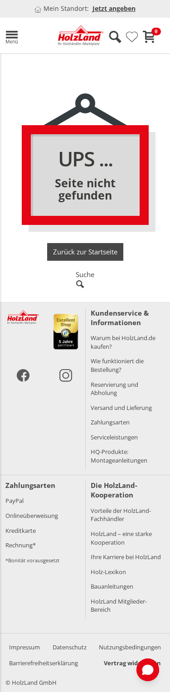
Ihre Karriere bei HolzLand (126, 557)
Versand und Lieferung (121, 408)
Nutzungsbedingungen (130, 647)
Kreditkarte (20, 530)
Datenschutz (70, 647)
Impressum (24, 647)
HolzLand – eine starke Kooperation (121, 538)
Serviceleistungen (114, 437)
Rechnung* (20, 545)
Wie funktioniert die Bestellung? (117, 365)
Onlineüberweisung (31, 516)
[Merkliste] (132, 37)
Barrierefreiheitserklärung (43, 663)
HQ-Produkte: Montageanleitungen (119, 456)
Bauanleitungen (112, 586)
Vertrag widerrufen (132, 663)
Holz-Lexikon (108, 572)
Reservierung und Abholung (114, 388)
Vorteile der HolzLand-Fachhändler (121, 515)
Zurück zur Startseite (85, 251)
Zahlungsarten (110, 422)
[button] (24, 35)
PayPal (14, 501)
